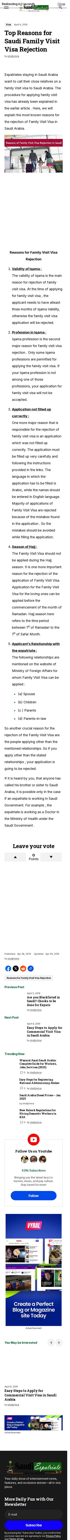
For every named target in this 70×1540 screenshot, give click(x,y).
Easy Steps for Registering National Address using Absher (39, 1081)
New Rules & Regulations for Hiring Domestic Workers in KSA (37, 1114)
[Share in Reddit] (23, 968)
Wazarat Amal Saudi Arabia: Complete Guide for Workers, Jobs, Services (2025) (38, 1064)
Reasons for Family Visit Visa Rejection (29, 978)
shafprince (36, 1072)
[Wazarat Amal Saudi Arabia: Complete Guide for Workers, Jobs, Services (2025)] (10, 1065)
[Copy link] (30, 968)
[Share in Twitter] (15, 968)
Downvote (51, 857)
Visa (8, 24)
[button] (6, 7)
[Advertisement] (35, 211)
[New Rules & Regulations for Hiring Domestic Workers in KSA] (10, 1115)
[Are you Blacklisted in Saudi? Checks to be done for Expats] (14, 1002)
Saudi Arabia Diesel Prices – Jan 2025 (40, 1097)
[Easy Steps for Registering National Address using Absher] (10, 1084)
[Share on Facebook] (8, 968)
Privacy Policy (53, 1536)
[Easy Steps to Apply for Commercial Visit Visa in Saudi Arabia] (14, 1032)
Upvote (15, 857)
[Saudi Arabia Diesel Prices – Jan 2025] (10, 1100)
